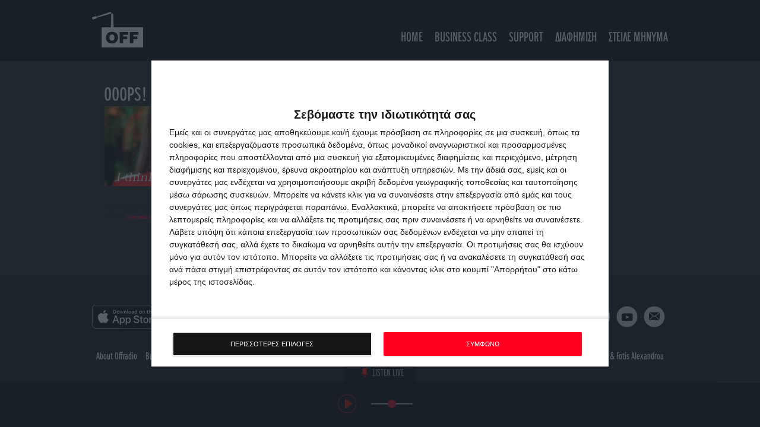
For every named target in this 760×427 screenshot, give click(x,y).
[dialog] (380, 213)
